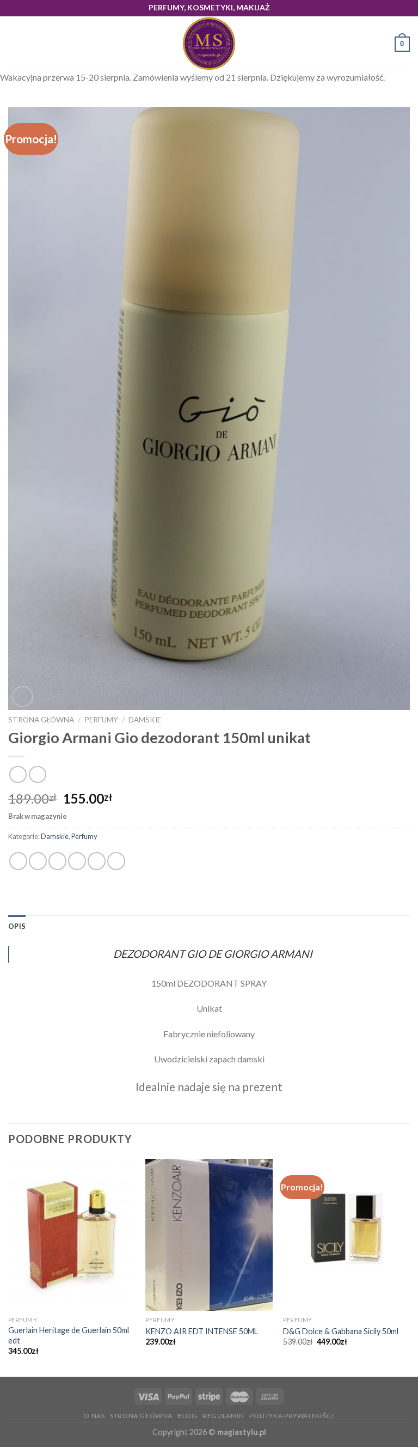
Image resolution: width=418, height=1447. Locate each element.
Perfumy (101, 719)
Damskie (144, 719)
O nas (94, 1416)
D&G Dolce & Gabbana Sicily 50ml (340, 1331)
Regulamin (223, 1416)
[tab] (17, 926)
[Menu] (14, 44)
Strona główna (41, 719)
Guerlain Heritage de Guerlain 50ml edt (68, 1335)
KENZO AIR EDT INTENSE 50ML (201, 1331)
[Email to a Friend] (77, 861)
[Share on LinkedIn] (116, 861)
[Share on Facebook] (38, 861)
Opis (17, 926)
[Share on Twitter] (57, 861)
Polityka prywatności (291, 1416)
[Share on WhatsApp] (18, 861)
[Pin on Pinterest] (97, 861)
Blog (187, 1416)
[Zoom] (22, 696)
